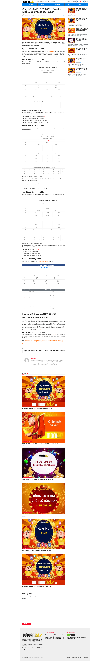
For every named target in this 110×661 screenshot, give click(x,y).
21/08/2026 (24, 587)
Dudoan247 (27, 657)
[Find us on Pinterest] (80, 1)
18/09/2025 (33, 15)
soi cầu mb (28, 647)
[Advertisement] (78, 88)
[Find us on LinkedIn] (83, 1)
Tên (23, 612)
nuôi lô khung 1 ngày (34, 647)
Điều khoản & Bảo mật (43, 1)
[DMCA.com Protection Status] (71, 634)
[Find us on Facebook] (77, 1)
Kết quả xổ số (31, 4)
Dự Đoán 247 (51, 51)
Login (87, 1)
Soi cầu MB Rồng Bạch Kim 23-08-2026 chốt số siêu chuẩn (34, 515)
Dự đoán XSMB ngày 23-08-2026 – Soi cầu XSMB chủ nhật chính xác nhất (37, 408)
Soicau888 (24, 647)
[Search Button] (86, 4)
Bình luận (24, 598)
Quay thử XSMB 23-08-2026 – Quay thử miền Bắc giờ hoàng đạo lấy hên (36, 550)
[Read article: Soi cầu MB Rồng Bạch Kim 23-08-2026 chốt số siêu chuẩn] (43, 498)
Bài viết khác (53, 1)
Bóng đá (79, 4)
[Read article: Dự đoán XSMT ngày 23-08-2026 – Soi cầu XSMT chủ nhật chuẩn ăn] (71, 70)
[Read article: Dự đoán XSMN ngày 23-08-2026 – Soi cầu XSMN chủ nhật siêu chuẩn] (71, 20)
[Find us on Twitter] (78, 1)
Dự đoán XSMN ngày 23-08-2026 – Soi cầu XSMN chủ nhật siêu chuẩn (81, 19)
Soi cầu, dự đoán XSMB (41, 15)
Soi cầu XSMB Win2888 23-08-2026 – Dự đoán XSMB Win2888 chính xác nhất (37, 479)
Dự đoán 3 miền (44, 4)
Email (23, 618)
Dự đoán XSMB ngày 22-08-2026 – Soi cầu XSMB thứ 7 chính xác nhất (36, 586)
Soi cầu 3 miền (57, 4)
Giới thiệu (38, 1)
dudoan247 (28, 15)
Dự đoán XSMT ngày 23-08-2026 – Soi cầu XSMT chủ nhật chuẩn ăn (81, 69)
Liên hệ (49, 1)
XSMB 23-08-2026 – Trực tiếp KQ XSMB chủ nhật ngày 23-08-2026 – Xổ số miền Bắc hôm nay (41, 443)
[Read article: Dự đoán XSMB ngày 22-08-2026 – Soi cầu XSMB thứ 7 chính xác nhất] (43, 569)
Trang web (47, 618)
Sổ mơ (69, 4)
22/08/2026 (24, 409)
